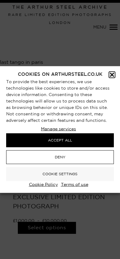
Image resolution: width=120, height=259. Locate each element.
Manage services (58, 129)
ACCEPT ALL (60, 140)
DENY (60, 157)
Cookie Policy (43, 185)
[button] (112, 75)
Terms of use (74, 185)
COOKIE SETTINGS (60, 174)
